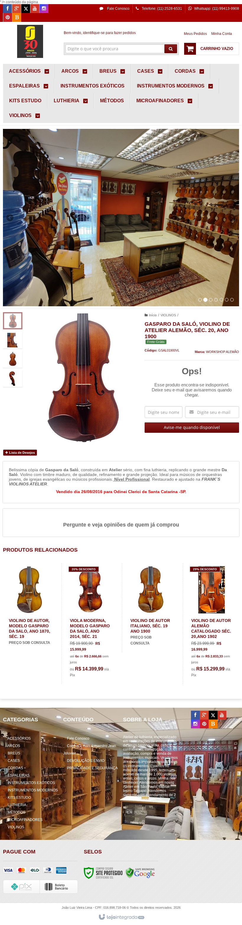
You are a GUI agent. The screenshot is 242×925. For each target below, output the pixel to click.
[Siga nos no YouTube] (222, 715)
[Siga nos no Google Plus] (16, 9)
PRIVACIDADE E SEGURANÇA (92, 768)
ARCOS (13, 746)
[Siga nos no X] (25, 9)
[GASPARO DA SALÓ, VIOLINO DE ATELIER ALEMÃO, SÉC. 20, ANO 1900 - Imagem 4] (12, 378)
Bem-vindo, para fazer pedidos (100, 33)
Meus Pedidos (195, 34)
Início (153, 315)
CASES (14, 761)
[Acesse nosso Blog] (16, 18)
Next (232, 215)
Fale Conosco (118, 9)
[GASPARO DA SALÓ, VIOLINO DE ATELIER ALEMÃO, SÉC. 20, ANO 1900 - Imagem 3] (12, 359)
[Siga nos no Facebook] (7, 9)
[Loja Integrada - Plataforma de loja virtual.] (121, 917)
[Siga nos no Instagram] (44, 9)
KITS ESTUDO (19, 798)
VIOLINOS (168, 315)
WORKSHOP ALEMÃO (222, 352)
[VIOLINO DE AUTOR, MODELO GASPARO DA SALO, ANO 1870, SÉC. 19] (29, 607)
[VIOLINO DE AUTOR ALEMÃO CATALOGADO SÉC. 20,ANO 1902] (212, 623)
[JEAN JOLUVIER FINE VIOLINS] (30, 41)
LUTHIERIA (17, 805)
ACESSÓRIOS (19, 738)
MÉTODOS (16, 812)
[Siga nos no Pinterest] (7, 18)
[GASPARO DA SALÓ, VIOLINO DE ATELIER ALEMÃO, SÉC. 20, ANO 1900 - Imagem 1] (12, 320)
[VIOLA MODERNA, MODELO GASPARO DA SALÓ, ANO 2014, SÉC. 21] (90, 623)
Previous (10, 217)
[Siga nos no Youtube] (34, 9)
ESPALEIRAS (19, 775)
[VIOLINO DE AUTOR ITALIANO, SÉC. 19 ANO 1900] (151, 607)
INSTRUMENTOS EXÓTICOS (31, 783)
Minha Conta (221, 34)
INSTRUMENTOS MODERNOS (33, 790)
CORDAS (15, 768)
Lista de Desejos (21, 452)
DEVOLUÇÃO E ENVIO (85, 761)
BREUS (14, 753)
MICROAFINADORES (25, 820)
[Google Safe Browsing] (140, 873)
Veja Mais (33, 626)
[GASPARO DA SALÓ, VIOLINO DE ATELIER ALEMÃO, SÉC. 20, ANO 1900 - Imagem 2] (12, 340)
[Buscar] (170, 48)
